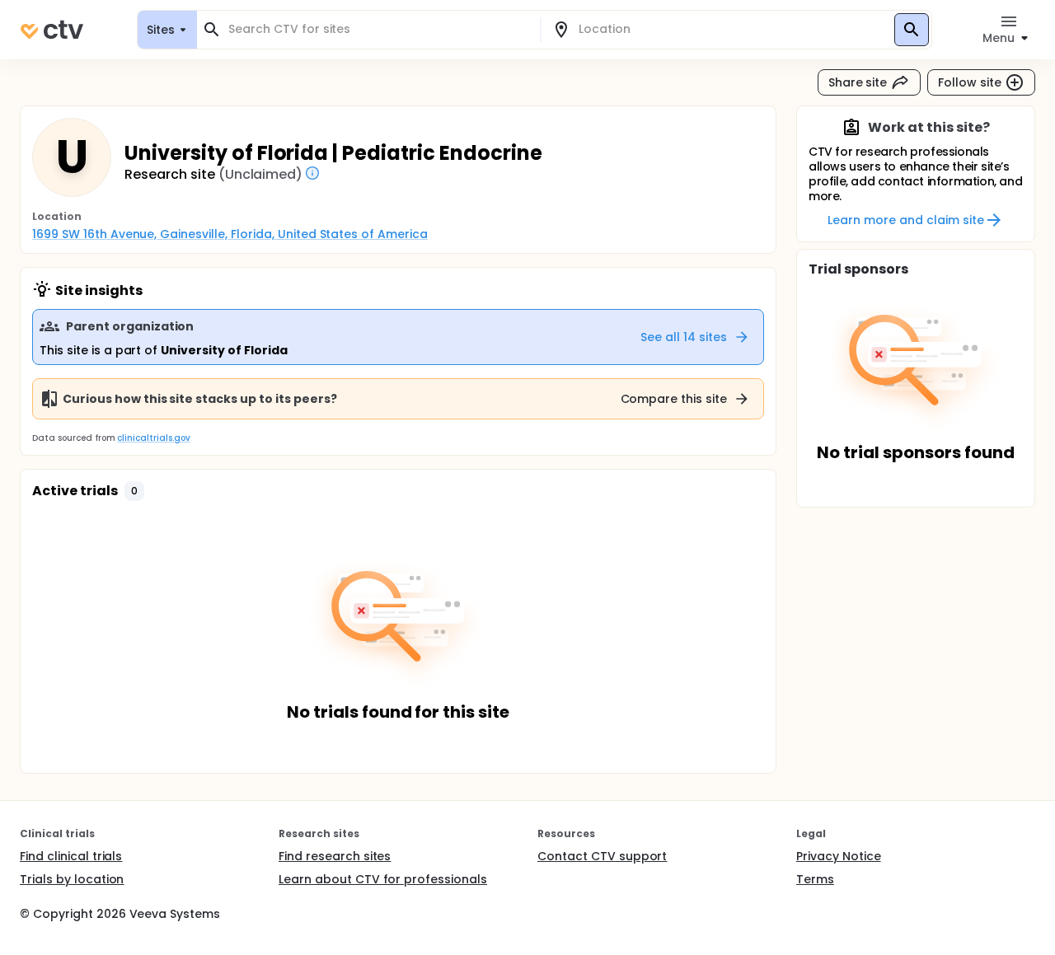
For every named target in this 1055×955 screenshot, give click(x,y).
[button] (134, 491)
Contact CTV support (602, 856)
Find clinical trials (71, 856)
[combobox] (378, 29)
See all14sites (683, 337)
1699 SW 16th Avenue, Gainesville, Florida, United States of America (230, 234)
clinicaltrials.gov (153, 438)
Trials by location (72, 879)
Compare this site (674, 399)
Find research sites (335, 856)
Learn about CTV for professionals (383, 879)
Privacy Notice (838, 856)
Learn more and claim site (905, 220)
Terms (815, 879)
